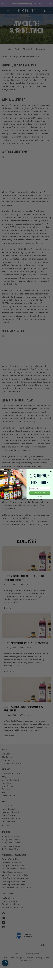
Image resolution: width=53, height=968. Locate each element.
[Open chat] (5, 963)
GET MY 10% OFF (40, 493)
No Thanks (40, 496)
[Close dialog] (51, 471)
